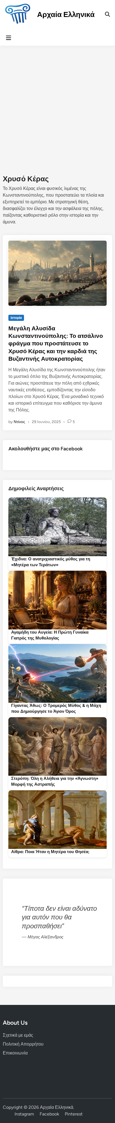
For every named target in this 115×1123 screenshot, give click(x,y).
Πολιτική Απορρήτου (23, 1044)
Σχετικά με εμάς (18, 1035)
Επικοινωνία (15, 1053)
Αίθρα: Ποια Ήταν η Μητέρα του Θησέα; (50, 851)
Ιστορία (16, 318)
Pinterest (74, 1114)
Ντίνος (19, 421)
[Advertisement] (57, 105)
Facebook (49, 1114)
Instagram (24, 1114)
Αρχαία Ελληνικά (66, 14)
